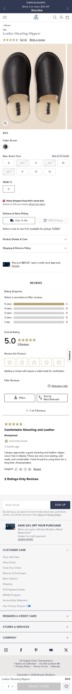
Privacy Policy (54, 515)
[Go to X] (66, 650)
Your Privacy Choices (14, 606)
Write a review (37, 39)
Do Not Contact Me (49, 663)
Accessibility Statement (15, 600)
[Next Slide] (67, 8)
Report (37, 469)
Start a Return (10, 578)
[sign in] (61, 17)
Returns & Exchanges (14, 573)
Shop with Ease (11, 557)
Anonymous (11, 435)
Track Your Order (12, 567)
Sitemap (55, 666)
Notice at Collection (25, 663)
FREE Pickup (55, 220)
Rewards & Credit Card (20, 616)
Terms (41, 515)
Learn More (25, 539)
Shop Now (37, 10)
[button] (55, 17)
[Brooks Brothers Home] (36, 17)
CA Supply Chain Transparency (36, 660)
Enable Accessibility (36, 2)
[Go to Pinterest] (36, 650)
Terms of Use (41, 666)
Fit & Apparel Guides (14, 589)
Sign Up (60, 505)
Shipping (7, 584)
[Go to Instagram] (6, 650)
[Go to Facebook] (21, 650)
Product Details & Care (15, 239)
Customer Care (14, 550)
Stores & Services (16, 627)
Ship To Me (21, 220)
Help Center (9, 562)
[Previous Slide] (4, 8)
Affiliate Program (11, 595)
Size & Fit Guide (60, 156)
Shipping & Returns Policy (17, 248)
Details (16, 266)
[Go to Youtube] (51, 650)
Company (9, 637)
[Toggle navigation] (4, 17)
